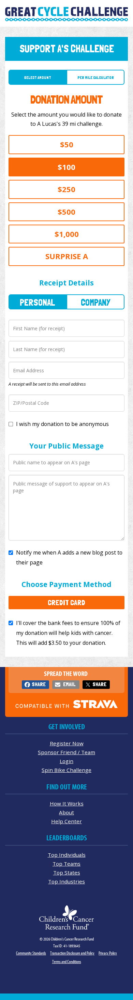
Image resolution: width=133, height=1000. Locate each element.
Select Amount (37, 77)
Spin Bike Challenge (66, 769)
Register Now (67, 743)
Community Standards (31, 953)
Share (39, 684)
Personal (37, 302)
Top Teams (66, 863)
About (66, 812)
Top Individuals (67, 854)
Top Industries (66, 881)
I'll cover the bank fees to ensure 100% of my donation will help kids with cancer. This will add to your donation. (68, 632)
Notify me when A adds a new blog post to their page (69, 557)
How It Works (67, 803)
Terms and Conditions (66, 961)
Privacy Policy (108, 953)
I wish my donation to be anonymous (62, 424)
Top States (66, 872)
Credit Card (66, 602)
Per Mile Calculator (95, 77)
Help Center (66, 821)
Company (95, 302)
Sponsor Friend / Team (66, 752)
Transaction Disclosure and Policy (72, 953)
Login (66, 761)
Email (69, 684)
